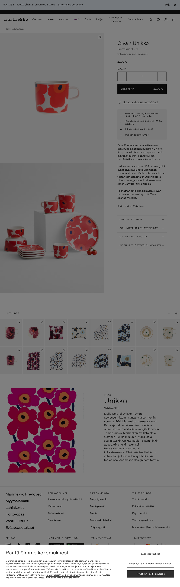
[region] (90, 566)
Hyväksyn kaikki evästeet (151, 574)
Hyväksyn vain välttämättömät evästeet (150, 564)
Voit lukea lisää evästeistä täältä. (62, 578)
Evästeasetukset (150, 554)
